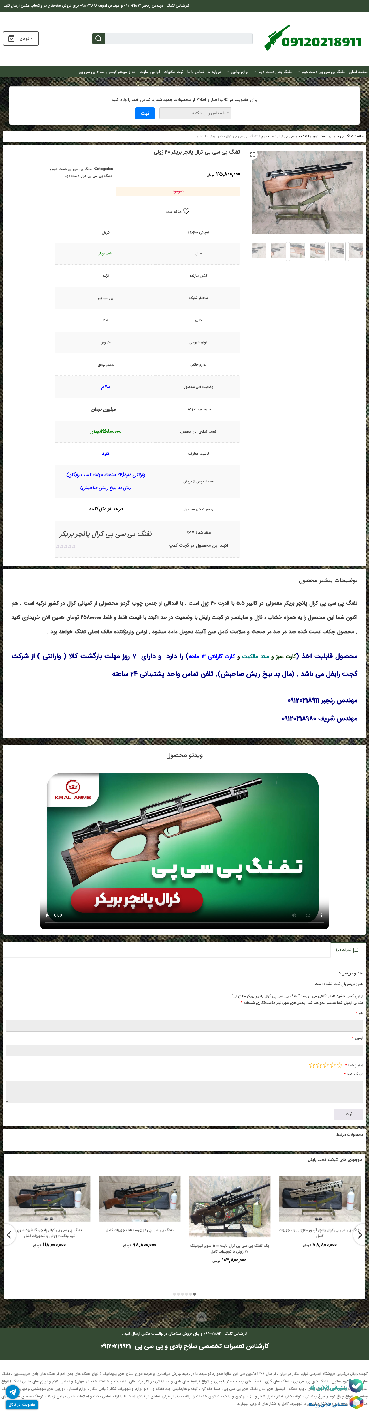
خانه (360, 136)
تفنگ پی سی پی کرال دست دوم (285, 136)
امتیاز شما (354, 1065)
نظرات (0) (343, 950)
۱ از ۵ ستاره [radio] (339, 1065)
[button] (252, 154)
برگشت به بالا (179, 1317)
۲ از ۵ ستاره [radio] (333, 1065)
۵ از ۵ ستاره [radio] (312, 1065)
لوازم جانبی (239, 72)
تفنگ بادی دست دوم (275, 72)
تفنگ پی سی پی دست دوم (323, 72)
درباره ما (214, 72)
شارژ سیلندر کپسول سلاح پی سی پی (107, 72)
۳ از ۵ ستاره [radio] (326, 1065)
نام (359, 1013)
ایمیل (357, 1038)
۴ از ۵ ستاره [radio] (319, 1065)
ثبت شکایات (173, 72)
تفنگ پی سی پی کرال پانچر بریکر (105, 534)
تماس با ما (195, 72)
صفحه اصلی (358, 72)
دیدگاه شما (353, 1074)
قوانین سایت (150, 72)
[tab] (348, 950)
